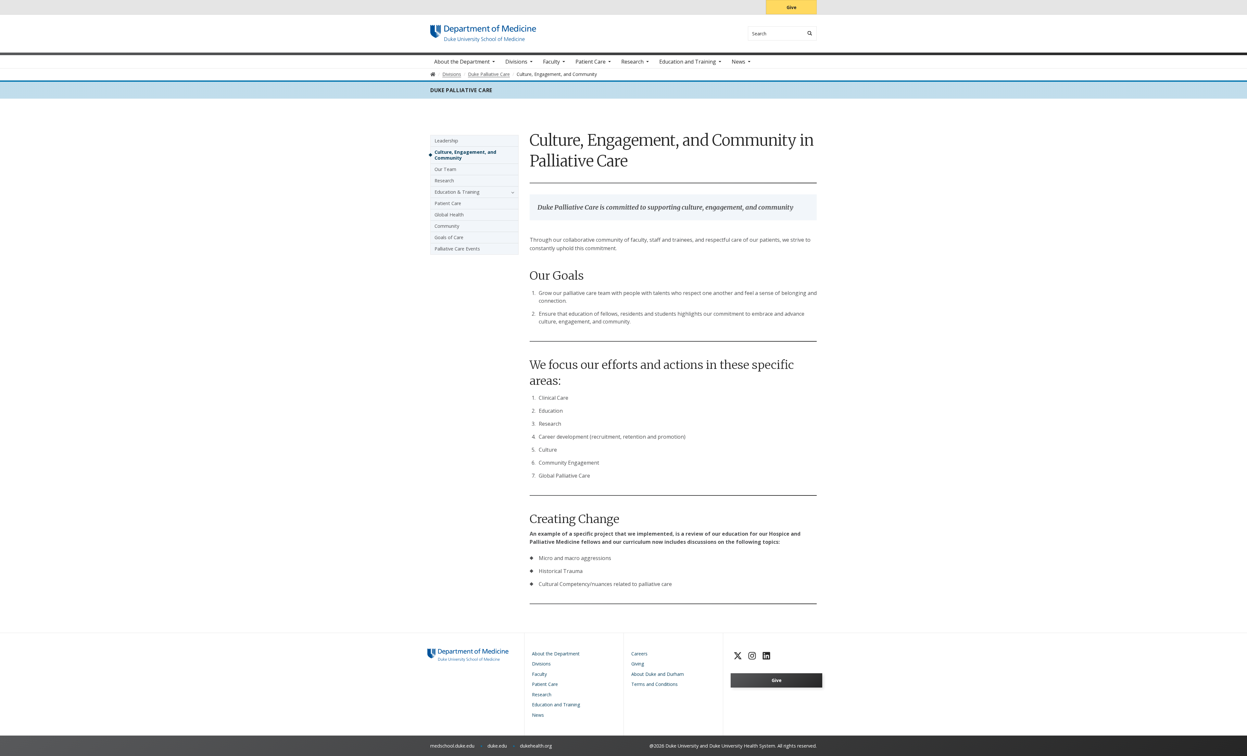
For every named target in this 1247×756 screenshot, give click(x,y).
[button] (511, 192)
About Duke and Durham (657, 674)
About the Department (462, 61)
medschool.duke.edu (452, 746)
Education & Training (457, 192)
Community (447, 226)
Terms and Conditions (654, 684)
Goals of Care (449, 237)
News (738, 61)
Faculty (551, 61)
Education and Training (687, 61)
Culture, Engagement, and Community (465, 155)
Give (792, 7)
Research (632, 61)
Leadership (446, 141)
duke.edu (497, 746)
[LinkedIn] (766, 656)
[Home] (483, 31)
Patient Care (590, 61)
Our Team (445, 169)
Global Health (449, 215)
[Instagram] (752, 656)
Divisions (516, 61)
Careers (639, 654)
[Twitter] (738, 656)
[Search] (810, 33)
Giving (637, 664)
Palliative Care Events (457, 249)
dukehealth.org (536, 746)
